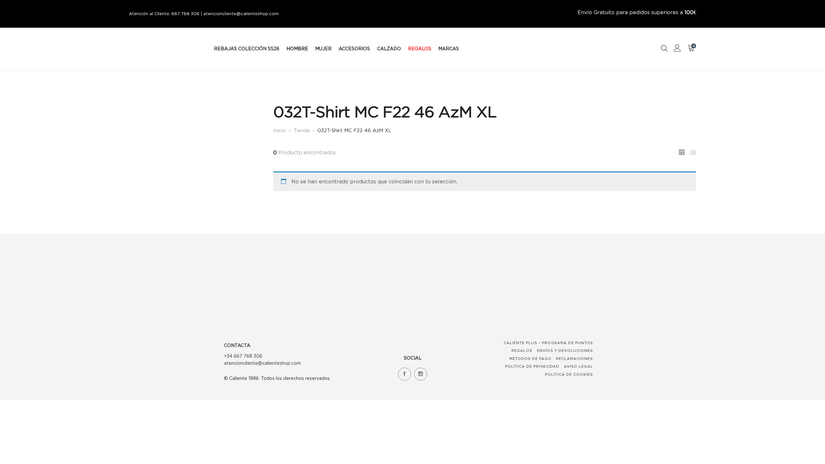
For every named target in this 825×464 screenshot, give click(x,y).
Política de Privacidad (532, 366)
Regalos (521, 351)
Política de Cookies (569, 374)
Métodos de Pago (530, 359)
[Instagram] (420, 374)
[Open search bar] (664, 48)
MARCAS (448, 48)
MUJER (323, 48)
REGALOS (419, 48)
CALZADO (389, 48)
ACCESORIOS (354, 48)
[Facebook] (404, 374)
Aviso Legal (578, 366)
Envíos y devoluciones (565, 351)
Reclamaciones (574, 359)
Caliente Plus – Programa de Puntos (548, 343)
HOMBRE (297, 48)
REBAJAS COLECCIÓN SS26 (246, 48)
